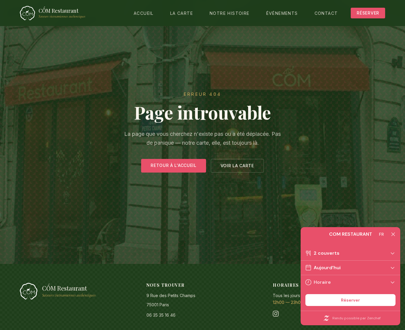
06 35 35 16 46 (161, 315)
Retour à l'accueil (174, 165)
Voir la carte (237, 165)
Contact (326, 13)
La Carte (181, 13)
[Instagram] (276, 314)
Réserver (368, 12)
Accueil (144, 13)
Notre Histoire (230, 13)
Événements (282, 13)
